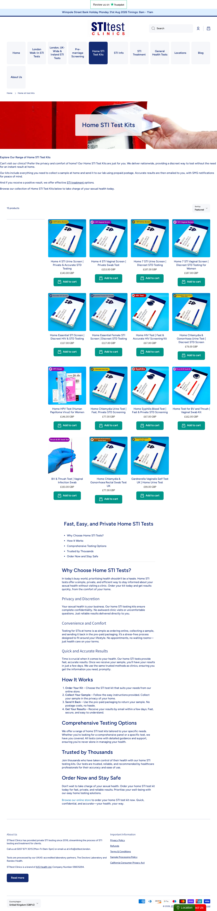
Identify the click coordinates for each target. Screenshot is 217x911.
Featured (199, 209)
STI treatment (75, 182)
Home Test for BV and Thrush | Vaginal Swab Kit (191, 410)
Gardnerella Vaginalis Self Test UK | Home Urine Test (149, 480)
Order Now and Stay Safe (82, 556)
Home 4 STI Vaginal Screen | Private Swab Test (108, 263)
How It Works (75, 540)
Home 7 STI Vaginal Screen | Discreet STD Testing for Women (191, 265)
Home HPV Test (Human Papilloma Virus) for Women (67, 410)
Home (9, 93)
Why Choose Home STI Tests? (85, 535)
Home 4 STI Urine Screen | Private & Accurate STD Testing (67, 265)
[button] (208, 28)
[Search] (152, 28)
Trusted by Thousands (80, 551)
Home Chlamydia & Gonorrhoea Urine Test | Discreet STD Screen (191, 339)
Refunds (114, 846)
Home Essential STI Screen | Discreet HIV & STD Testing (67, 337)
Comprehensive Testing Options (86, 546)
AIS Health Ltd (43, 867)
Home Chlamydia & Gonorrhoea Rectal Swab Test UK (108, 482)
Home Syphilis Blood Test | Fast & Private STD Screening (150, 410)
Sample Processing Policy (123, 857)
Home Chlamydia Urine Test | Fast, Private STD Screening (108, 410)
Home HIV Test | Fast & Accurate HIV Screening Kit (150, 337)
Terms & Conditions (120, 851)
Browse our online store (76, 800)
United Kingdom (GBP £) (22, 904)
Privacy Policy (117, 840)
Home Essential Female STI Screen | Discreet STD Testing (108, 337)
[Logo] (108, 28)
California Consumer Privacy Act (127, 862)
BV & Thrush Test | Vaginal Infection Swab (67, 480)
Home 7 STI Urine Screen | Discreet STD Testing (150, 263)
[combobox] (171, 28)
